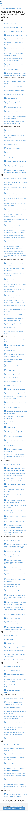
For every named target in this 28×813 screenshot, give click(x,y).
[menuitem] (1, 3)
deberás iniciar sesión (18, 806)
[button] (1, 1)
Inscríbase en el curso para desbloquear (14, 808)
